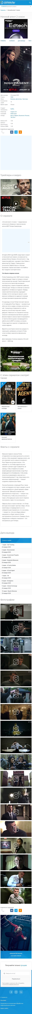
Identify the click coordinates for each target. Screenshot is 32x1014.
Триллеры (25, 99)
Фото (30, 40)
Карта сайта (4, 1008)
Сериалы (3, 10)
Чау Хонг (13, 117)
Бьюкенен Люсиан (24, 115)
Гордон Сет (14, 111)
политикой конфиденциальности (11, 984)
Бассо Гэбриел (14, 115)
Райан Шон (14, 113)
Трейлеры (3, 40)
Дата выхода (21, 40)
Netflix (12, 109)
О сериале (12, 40)
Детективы (19, 99)
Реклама (3, 1000)
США (12, 97)
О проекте (3, 997)
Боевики (13, 99)
